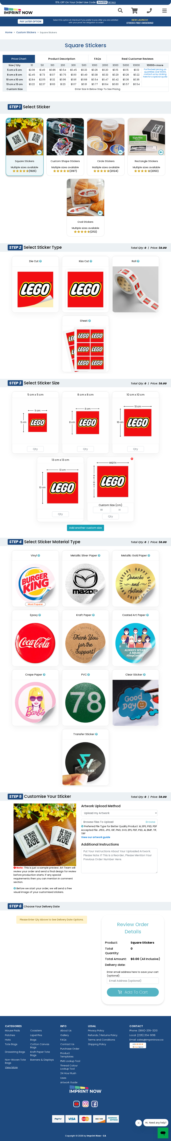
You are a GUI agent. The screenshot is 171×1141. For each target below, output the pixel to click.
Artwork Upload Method (101, 806)
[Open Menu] (163, 10)
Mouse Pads (12, 1030)
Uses (63, 1078)
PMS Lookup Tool (70, 1061)
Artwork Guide (68, 1082)
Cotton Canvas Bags (39, 1045)
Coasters (36, 1030)
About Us (65, 1030)
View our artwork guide (95, 837)
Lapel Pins (36, 1035)
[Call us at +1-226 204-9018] (149, 11)
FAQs (63, 1039)
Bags (33, 1039)
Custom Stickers (26, 32)
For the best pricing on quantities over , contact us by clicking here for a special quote (155, 73)
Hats (8, 1039)
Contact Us (67, 1044)
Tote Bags (11, 1044)
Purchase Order (69, 1048)
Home (8, 32)
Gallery (64, 1035)
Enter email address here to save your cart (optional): (132, 973)
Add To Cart (135, 992)
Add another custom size (85, 528)
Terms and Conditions (101, 1039)
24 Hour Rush (68, 1073)
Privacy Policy (96, 1030)
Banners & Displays (42, 1059)
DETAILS (112, 2)
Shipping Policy (97, 1044)
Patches (10, 1035)
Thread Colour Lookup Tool (69, 1067)
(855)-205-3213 (147, 1030)
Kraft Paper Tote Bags (40, 1053)
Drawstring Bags (15, 1052)
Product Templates (66, 1054)
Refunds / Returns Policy (102, 1035)
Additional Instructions (100, 844)
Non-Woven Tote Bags (15, 1061)
